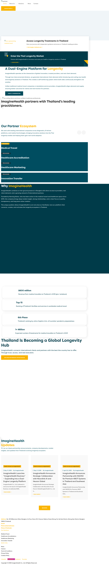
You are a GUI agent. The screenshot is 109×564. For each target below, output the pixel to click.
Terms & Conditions (6, 551)
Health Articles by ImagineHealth (12, 466)
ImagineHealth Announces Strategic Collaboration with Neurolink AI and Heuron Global (44, 477)
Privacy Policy (5, 553)
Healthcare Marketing (7, 538)
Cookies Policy (5, 555)
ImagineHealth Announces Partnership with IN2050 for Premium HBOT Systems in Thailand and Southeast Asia (74, 478)
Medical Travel (5, 534)
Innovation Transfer (6, 540)
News (2, 546)
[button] (54, 5)
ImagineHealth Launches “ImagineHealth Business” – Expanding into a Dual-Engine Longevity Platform (14, 477)
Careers (3, 549)
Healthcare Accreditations (8, 536)
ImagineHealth (19, 470)
